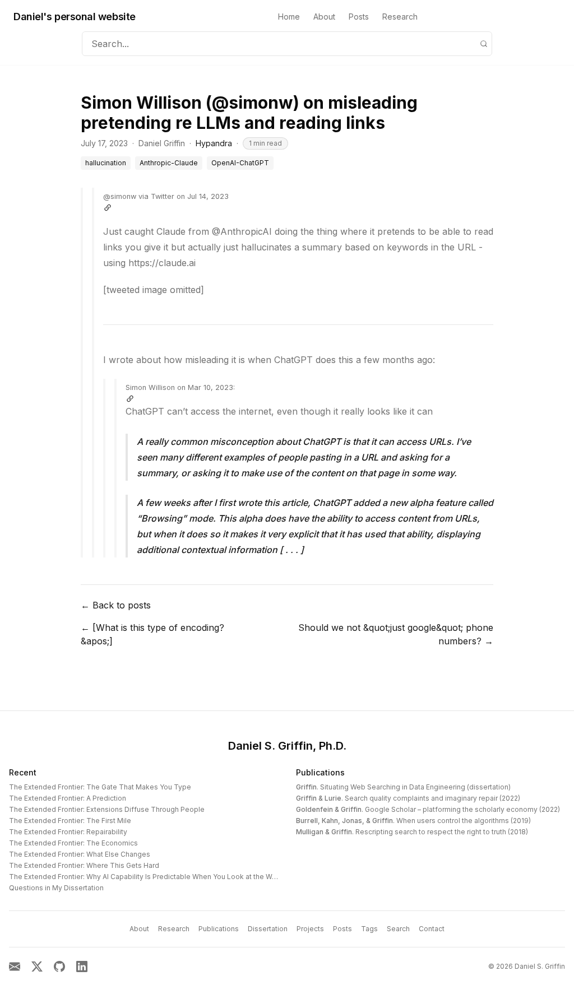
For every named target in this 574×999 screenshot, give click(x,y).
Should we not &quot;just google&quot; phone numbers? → (395, 634)
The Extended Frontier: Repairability (68, 832)
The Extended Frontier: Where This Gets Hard (84, 865)
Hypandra (214, 143)
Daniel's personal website (74, 16)
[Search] (484, 44)
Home (289, 16)
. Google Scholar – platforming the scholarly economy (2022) (428, 809)
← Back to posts (116, 605)
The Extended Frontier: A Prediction (67, 798)
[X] (37, 966)
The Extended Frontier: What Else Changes (79, 854)
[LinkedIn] (81, 966)
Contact (432, 928)
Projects (310, 928)
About (324, 16)
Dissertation (268, 928)
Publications (320, 772)
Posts (359, 16)
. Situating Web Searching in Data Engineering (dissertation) (403, 787)
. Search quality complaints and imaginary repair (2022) (408, 798)
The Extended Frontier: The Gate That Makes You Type (100, 787)
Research (400, 16)
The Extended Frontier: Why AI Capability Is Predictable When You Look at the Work (146, 876)
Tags (369, 928)
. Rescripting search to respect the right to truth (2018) (412, 832)
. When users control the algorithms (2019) (413, 820)
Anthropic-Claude (169, 163)
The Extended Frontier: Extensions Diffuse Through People (107, 809)
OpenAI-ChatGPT (240, 163)
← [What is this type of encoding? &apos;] (152, 634)
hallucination (105, 163)
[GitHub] (59, 966)
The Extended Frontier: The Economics (73, 843)
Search (398, 928)
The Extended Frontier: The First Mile (70, 820)
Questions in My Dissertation (56, 888)
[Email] (14, 966)
